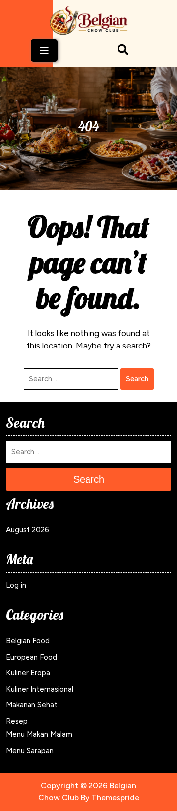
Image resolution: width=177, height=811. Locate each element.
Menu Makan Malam (39, 734)
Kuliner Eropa (28, 672)
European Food (31, 657)
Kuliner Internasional (39, 689)
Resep (17, 721)
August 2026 (27, 529)
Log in (16, 585)
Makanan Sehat (32, 704)
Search (137, 379)
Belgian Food (28, 641)
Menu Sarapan (30, 750)
